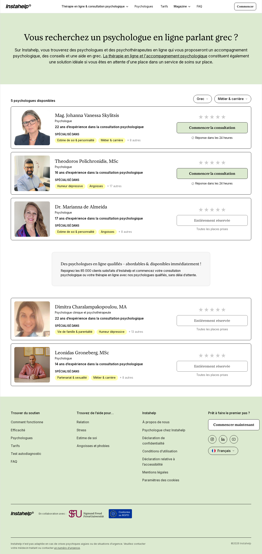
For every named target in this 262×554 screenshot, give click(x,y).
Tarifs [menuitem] (164, 6)
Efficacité (18, 430)
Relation (83, 422)
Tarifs (15, 446)
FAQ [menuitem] (199, 6)
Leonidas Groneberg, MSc (82, 352)
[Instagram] (212, 439)
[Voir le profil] (32, 127)
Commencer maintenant (233, 425)
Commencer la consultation (212, 128)
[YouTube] (234, 439)
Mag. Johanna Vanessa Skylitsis (87, 115)
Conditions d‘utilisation (159, 451)
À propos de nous (155, 422)
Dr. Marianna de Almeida (81, 206)
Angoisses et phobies (93, 446)
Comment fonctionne (27, 422)
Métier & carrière (231, 99)
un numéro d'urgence (67, 547)
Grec (200, 99)
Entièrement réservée (212, 220)
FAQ (14, 462)
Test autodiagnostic (26, 454)
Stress (81, 430)
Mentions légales (155, 472)
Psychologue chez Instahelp (163, 430)
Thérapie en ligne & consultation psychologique (93, 6)
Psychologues (22, 438)
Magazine (180, 6)
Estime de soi (87, 438)
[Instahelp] (18, 6)
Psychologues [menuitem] (144, 6)
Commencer (245, 6)
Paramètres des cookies (160, 480)
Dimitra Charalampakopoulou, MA (91, 306)
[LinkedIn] (223, 439)
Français (224, 451)
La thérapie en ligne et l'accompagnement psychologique (155, 55)
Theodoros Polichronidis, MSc (86, 161)
